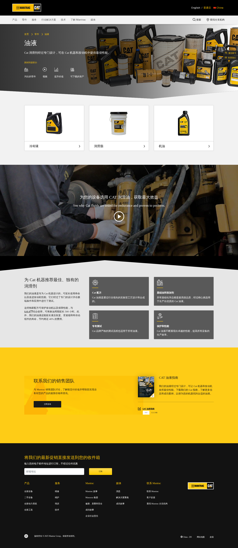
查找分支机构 (217, 19)
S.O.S (28, 311)
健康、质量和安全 (93, 504)
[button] (218, 7)
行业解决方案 (48, 19)
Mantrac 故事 (91, 491)
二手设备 (28, 497)
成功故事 (89, 510)
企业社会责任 (91, 516)
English (196, 7)
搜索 (198, 19)
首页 (26, 34)
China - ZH (187, 537)
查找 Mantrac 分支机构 (157, 504)
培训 (57, 504)
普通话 (207, 7)
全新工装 (28, 510)
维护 (57, 497)
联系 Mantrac (153, 491)
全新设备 (28, 491)
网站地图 (201, 537)
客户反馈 (151, 497)
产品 (14, 19)
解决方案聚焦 (122, 497)
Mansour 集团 (91, 497)
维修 (57, 491)
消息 (118, 491)
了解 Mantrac (78, 19)
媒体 (93, 19)
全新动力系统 (30, 504)
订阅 (100, 471)
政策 (212, 537)
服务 (34, 19)
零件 (24, 19)
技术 (63, 19)
